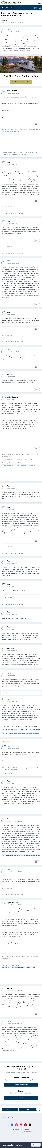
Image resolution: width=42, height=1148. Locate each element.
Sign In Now (21, 1098)
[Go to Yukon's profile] (3, 31)
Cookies (26, 1129)
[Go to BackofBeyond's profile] (3, 398)
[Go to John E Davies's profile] (3, 92)
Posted (13, 32)
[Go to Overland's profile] (3, 649)
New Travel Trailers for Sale (21, 82)
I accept (36, 1145)
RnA (8, 162)
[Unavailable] (21, 729)
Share (11, 1109)
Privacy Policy (17, 1129)
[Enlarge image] (18, 465)
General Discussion (18, 22)
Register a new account (21, 1084)
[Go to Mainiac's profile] (3, 376)
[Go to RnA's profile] (3, 163)
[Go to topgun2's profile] (3, 747)
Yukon (5, 21)
